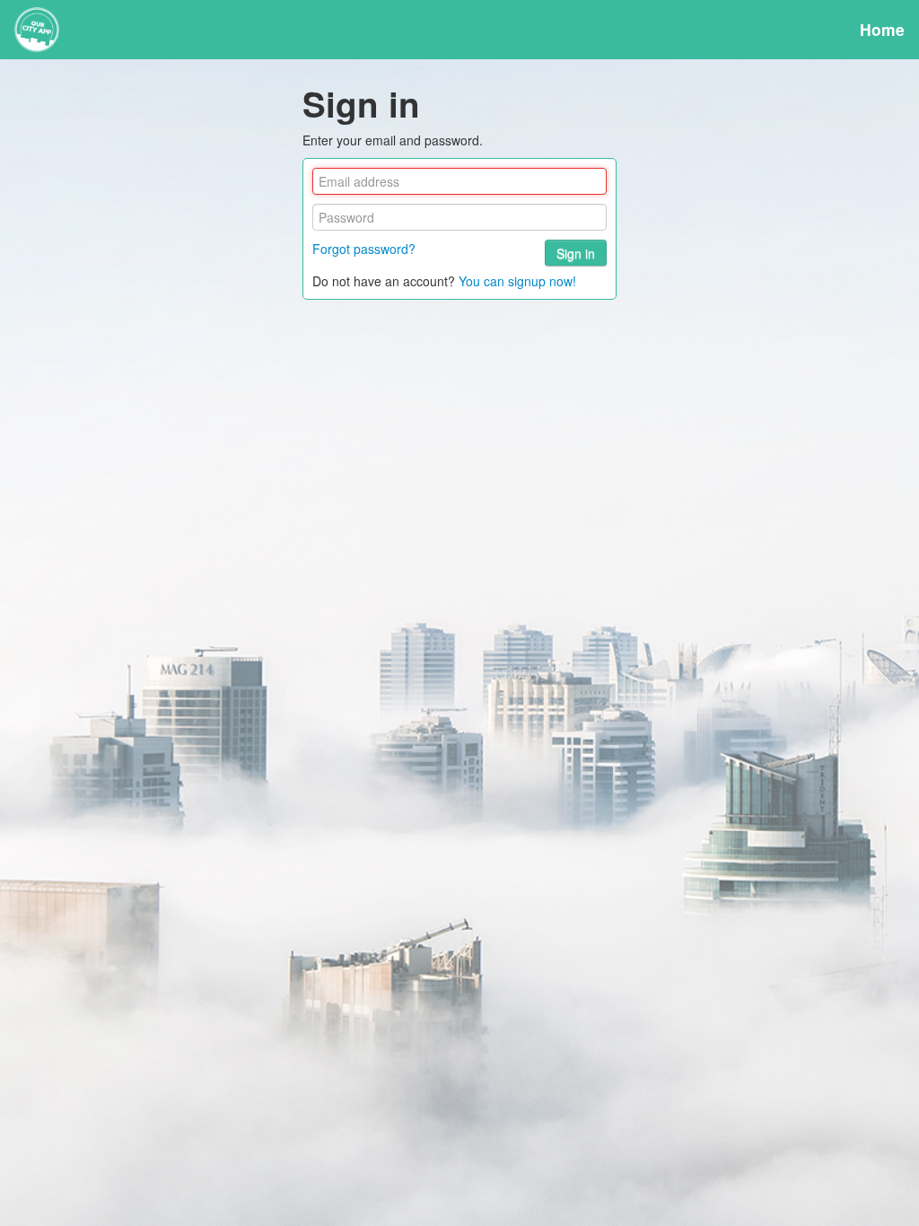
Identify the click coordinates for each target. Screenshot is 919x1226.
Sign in (575, 253)
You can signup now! (517, 281)
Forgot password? (364, 249)
